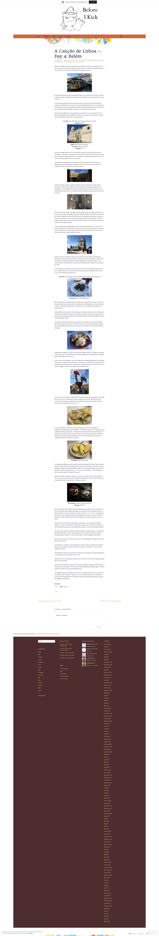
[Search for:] (121, 36)
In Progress (71, 60)
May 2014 (106, 916)
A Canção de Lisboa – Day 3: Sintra (48, 601)
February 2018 (107, 800)
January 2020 (107, 741)
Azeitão (98, 60)
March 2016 (106, 859)
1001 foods (83, 60)
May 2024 (106, 657)
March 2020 (106, 736)
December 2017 (108, 806)
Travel (76, 60)
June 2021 (106, 698)
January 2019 (107, 772)
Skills (39, 688)
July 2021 (106, 695)
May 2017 (106, 824)
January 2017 (107, 834)
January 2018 (107, 803)
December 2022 (108, 672)
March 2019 (106, 767)
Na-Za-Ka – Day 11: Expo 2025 (67, 655)
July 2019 (106, 757)
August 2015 (107, 877)
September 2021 (108, 690)
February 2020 (107, 739)
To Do (38, 36)
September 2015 (108, 875)
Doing (53, 36)
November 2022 (108, 675)
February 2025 (107, 649)
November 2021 (108, 685)
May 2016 (106, 854)
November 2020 (108, 716)
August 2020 (107, 723)
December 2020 (108, 713)
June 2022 (106, 680)
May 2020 (106, 731)
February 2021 (107, 708)
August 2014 (107, 908)
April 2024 (106, 659)
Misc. (39, 677)
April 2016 (106, 857)
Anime (39, 652)
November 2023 (108, 664)
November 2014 (108, 900)
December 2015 (108, 867)
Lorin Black (89, 653)
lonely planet (67, 62)
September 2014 (108, 906)
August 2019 (107, 754)
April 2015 (106, 888)
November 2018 (108, 777)
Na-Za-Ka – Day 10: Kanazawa (67, 658)
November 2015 (108, 870)
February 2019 (107, 770)
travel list (82, 62)
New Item (40, 682)
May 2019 (106, 762)
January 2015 (107, 895)
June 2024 (106, 654)
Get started (92, 2)
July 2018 (106, 788)
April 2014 (106, 918)
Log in (61, 671)
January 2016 (107, 865)
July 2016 (106, 849)
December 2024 (108, 652)
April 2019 (106, 764)
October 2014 (107, 903)
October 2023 (107, 667)
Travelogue (46, 36)
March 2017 (106, 829)
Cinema (40, 657)
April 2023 (106, 670)
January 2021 (107, 711)
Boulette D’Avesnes (89, 513)
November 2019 (108, 747)
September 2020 (108, 721)
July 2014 (106, 911)
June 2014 (106, 913)
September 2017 (108, 813)
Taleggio (62, 515)
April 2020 (106, 734)
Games (40, 667)
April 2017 (106, 826)
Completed (41, 662)
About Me (67, 36)
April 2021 (106, 703)
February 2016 (107, 862)
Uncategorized (41, 695)
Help (39, 670)
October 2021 (107, 688)
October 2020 (107, 718)
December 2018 (108, 775)
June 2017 (106, 821)
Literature (40, 675)
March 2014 (106, 921)
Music (39, 680)
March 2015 (106, 890)
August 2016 (107, 847)
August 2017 (107, 816)
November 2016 (108, 839)
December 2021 (108, 682)
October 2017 (107, 811)
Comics (40, 659)
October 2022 (107, 677)
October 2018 (107, 780)
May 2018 (106, 793)
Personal (40, 685)
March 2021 (106, 705)
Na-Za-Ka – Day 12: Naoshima (67, 652)
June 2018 (106, 790)
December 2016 (108, 836)
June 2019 (106, 759)
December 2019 (108, 744)
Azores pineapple (78, 470)
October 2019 (107, 749)
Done (60, 36)
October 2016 (107, 841)
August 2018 (107, 785)
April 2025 (106, 646)
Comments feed (64, 676)
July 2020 (106, 726)
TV (38, 693)
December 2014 (108, 898)
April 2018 (106, 795)
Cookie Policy (30, 933)
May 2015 (106, 885)
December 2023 (108, 662)
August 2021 (107, 693)
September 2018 (108, 782)
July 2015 (106, 880)
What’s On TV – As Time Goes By (111, 601)
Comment (98, 627)
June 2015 (106, 883)
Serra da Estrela (75, 62)
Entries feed (63, 673)
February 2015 (107, 893)
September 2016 (108, 844)
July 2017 (106, 818)
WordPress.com (64, 678)
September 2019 (108, 752)
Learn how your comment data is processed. (47, 634)
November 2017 (108, 808)
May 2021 (106, 700)
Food (66, 60)
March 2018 (106, 798)
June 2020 (106, 729)
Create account (64, 668)
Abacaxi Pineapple (91, 60)
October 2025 (107, 644)
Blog (39, 654)
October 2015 (107, 872)
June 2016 (106, 852)
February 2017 (107, 831)
